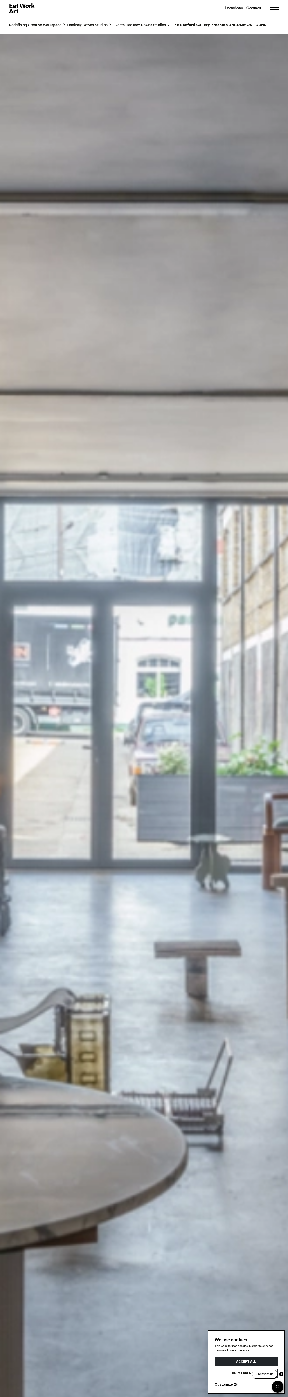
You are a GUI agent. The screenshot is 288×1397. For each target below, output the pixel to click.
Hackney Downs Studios (87, 25)
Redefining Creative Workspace (35, 25)
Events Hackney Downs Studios (139, 25)
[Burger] (274, 8)
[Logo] (22, 8)
